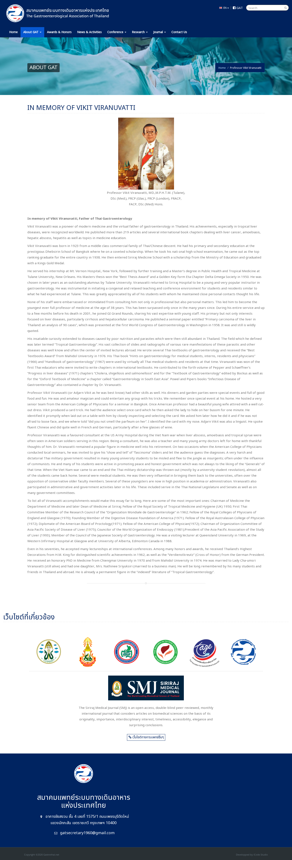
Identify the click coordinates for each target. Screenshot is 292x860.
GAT (239, 7)
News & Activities (89, 32)
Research (139, 32)
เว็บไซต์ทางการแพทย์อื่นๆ (147, 737)
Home (13, 32)
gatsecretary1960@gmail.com (87, 833)
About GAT (31, 32)
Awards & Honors (59, 32)
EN (224, 8)
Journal (158, 32)
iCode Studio (261, 854)
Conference (115, 32)
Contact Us (179, 32)
